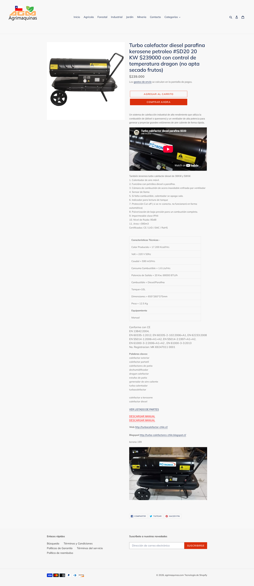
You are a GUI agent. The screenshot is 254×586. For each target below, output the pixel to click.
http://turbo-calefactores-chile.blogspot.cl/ (163, 434)
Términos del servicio (90, 548)
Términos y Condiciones (78, 543)
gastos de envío (143, 81)
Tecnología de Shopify (195, 575)
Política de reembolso (60, 553)
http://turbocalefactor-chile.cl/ (151, 427)
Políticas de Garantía (59, 548)
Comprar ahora (159, 102)
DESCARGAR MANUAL (142, 416)
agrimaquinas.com (174, 575)
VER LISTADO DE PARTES (144, 409)
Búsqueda (53, 543)
